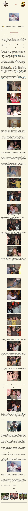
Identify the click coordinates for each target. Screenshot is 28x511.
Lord (1, 78)
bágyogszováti (17, 55)
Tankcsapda (20, 77)
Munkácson (17, 71)
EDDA (3, 78)
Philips (21, 71)
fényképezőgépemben (12, 413)
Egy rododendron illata (4, 499)
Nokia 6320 (21, 413)
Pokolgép (23, 77)
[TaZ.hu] (14, 5)
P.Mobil (25, 77)
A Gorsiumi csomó (21, 499)
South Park (2, 340)
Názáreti (18, 339)
